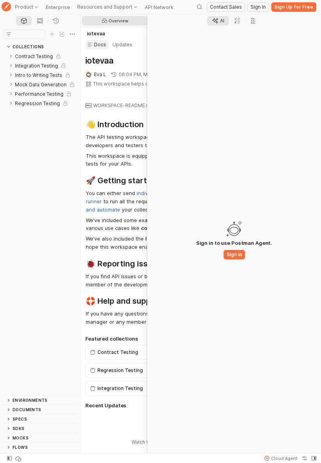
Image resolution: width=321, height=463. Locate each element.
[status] (18, 458)
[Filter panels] (8, 34)
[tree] (40, 223)
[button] (281, 458)
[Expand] (11, 56)
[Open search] (199, 7)
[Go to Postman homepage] (6, 7)
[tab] (24, 21)
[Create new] (52, 34)
